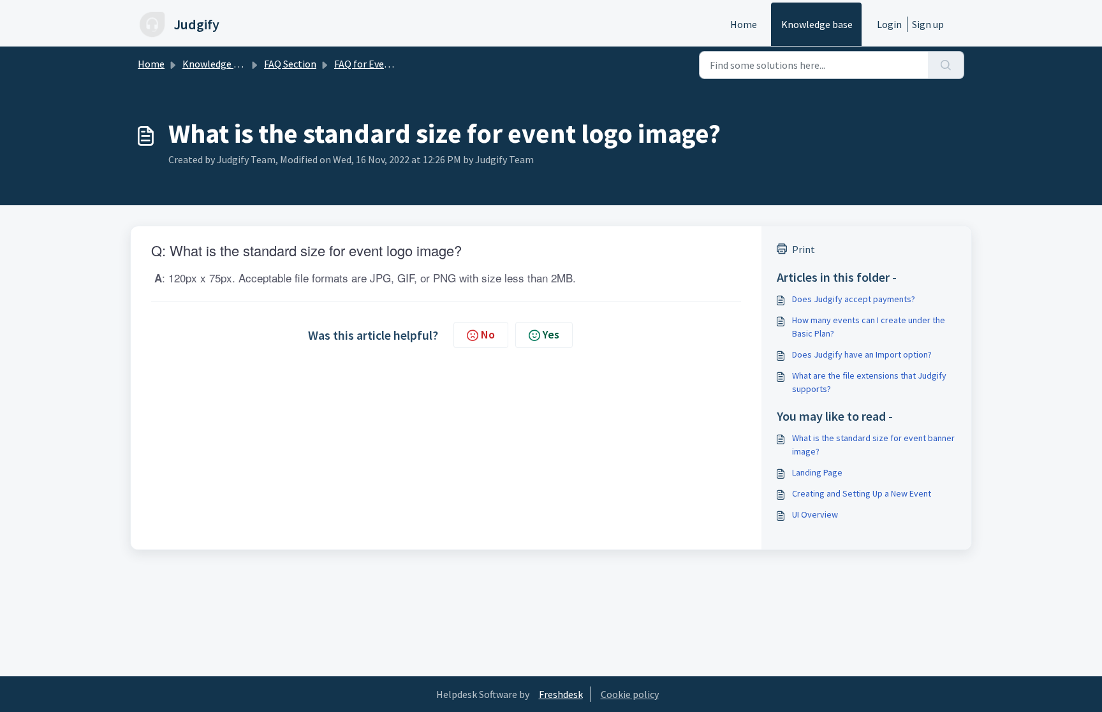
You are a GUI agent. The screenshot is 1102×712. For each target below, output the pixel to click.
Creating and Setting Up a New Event (861, 493)
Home (743, 24)
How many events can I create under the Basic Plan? (868, 326)
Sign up (928, 24)
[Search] (946, 65)
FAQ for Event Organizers (389, 63)
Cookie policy (630, 694)
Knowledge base (817, 24)
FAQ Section (290, 63)
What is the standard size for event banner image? (873, 444)
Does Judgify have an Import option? (862, 354)
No (488, 334)
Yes (551, 334)
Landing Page (817, 472)
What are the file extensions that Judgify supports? (869, 382)
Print (803, 249)
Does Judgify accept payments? (853, 299)
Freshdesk (561, 694)
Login (889, 24)
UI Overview (815, 514)
